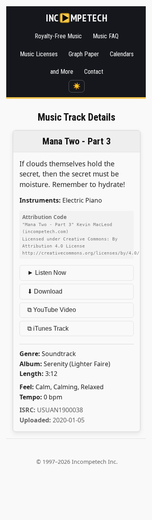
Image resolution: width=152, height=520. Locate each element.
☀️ (77, 86)
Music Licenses (39, 54)
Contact (93, 71)
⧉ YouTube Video (51, 309)
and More (61, 71)
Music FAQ (105, 36)
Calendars (122, 54)
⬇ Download (44, 291)
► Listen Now (46, 272)
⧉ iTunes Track (48, 328)
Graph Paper (84, 54)
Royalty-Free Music (58, 36)
